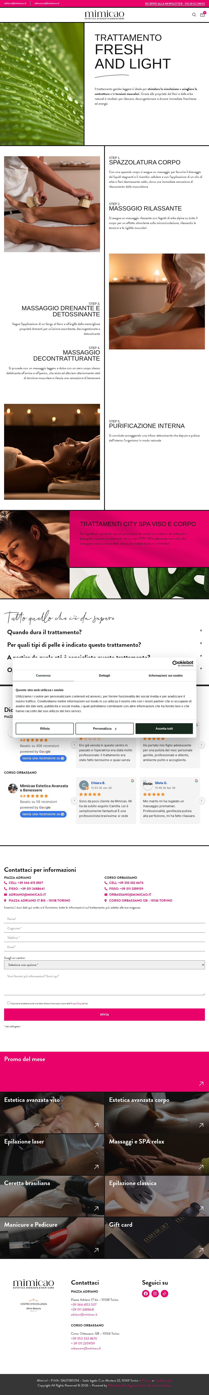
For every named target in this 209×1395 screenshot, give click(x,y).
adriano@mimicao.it (84, 1314)
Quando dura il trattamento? (44, 632)
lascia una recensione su (41, 758)
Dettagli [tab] (104, 675)
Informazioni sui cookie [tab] (165, 675)
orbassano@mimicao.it (86, 1348)
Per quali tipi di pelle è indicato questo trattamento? (74, 644)
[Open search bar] (194, 14)
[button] (104, 632)
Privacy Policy (76, 1003)
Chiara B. (98, 783)
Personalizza (102, 728)
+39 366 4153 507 (84, 1304)
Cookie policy (163, 1380)
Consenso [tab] (43, 675)
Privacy (147, 1380)
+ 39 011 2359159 (83, 1343)
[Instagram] (155, 1293)
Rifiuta (45, 728)
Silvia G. (161, 783)
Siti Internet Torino (159, 1385)
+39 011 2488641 (82, 1309)
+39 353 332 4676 (84, 1338)
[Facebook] (145, 1293)
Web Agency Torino (133, 1385)
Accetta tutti (164, 728)
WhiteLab (114, 1385)
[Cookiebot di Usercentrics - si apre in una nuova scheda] (175, 663)
